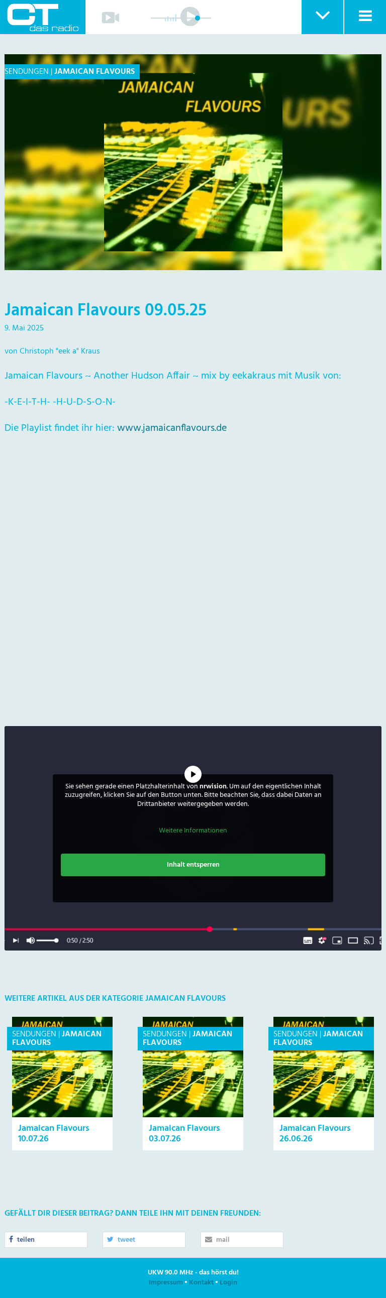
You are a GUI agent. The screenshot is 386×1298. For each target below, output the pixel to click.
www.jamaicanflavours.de (172, 428)
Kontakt (201, 1282)
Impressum (166, 1282)
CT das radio (42, 17)
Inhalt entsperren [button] (193, 865)
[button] (322, 17)
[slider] (197, 18)
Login (228, 1282)
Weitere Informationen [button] (193, 831)
